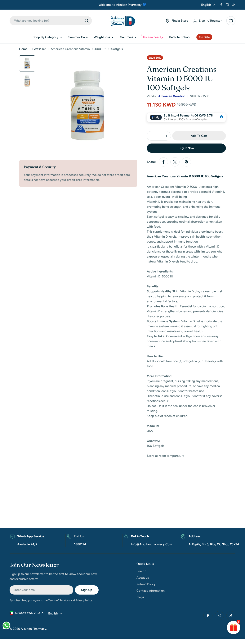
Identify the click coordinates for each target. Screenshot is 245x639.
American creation (171, 96)
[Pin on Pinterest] (186, 162)
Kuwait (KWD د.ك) (27, 613)
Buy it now (186, 148)
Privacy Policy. (84, 600)
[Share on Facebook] (163, 162)
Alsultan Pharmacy (33, 629)
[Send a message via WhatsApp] (6, 625)
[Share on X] (175, 162)
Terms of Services (59, 600)
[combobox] (51, 20)
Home (23, 49)
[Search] (86, 20)
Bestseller (39, 49)
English (206, 4)
